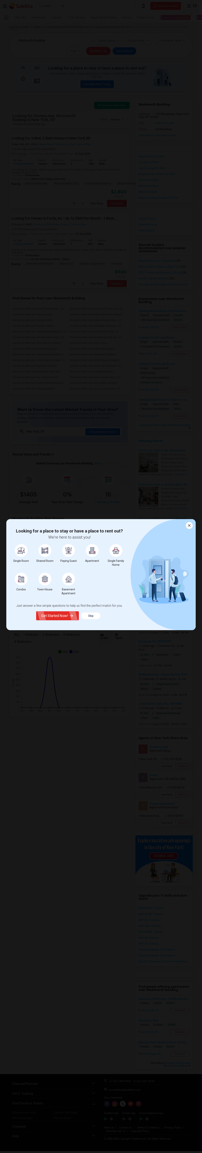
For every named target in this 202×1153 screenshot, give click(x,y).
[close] (189, 525)
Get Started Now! (54, 616)
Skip (91, 615)
